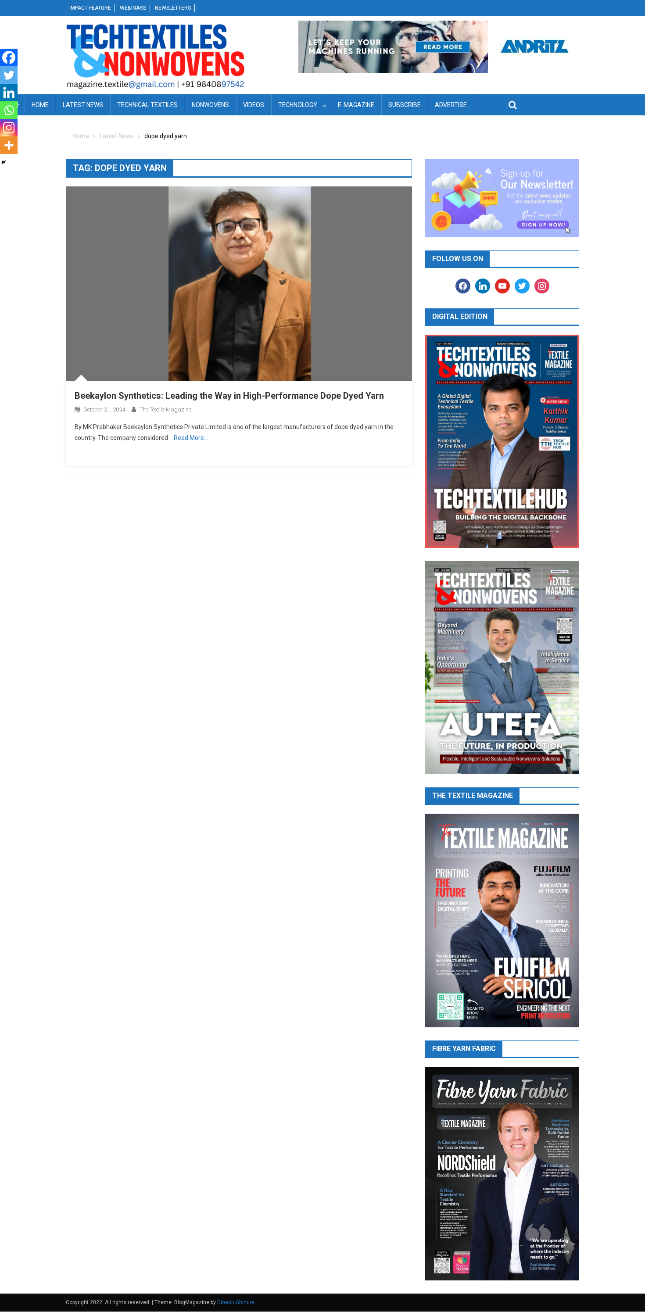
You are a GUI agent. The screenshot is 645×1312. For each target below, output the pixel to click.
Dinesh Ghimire (235, 1302)
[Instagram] (9, 127)
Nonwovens (210, 104)
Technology (297, 104)
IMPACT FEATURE (90, 8)
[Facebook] (9, 57)
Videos (253, 104)
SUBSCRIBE (404, 104)
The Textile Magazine (165, 409)
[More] (9, 145)
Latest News (83, 104)
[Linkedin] (9, 92)
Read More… (191, 437)
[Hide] (3, 162)
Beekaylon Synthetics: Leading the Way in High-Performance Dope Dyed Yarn (229, 395)
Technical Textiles (147, 104)
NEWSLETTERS (173, 8)
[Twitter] (9, 75)
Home (40, 104)
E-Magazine (356, 104)
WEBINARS (133, 8)
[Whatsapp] (9, 110)
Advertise (451, 104)
